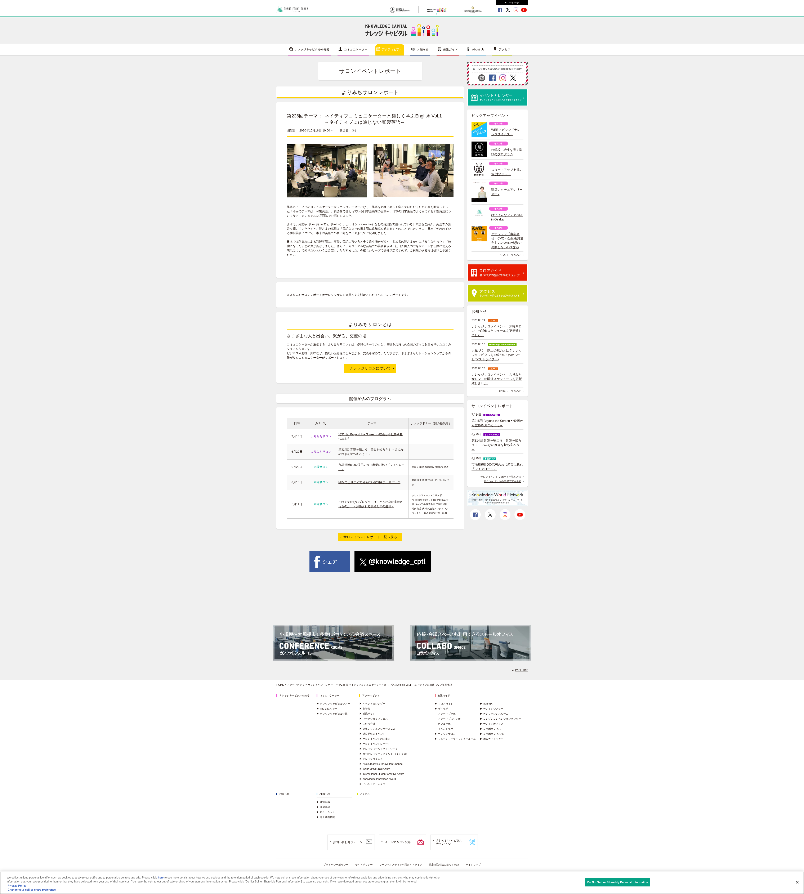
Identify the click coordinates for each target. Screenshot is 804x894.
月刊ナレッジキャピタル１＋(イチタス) (383, 753)
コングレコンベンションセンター (500, 718)
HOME (280, 684)
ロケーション (326, 812)
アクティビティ (392, 49)
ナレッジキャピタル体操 (332, 713)
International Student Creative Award (381, 774)
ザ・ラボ (441, 708)
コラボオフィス (490, 728)
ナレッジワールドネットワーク (378, 748)
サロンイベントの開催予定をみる (502, 481)
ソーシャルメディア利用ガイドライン (400, 864)
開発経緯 (323, 807)
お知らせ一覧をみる (510, 391)
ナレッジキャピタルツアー (333, 703)
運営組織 (323, 802)
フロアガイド (444, 703)
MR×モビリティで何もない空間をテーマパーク (369, 482)
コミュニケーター (355, 49)
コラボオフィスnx (492, 733)
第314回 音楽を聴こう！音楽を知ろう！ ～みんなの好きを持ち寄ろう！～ (497, 445)
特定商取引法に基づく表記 (444, 864)
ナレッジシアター (491, 708)
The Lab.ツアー (327, 708)
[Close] (797, 882)
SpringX (486, 703)
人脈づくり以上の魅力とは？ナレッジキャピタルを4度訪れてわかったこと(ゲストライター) (497, 355)
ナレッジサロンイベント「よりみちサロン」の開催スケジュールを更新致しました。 (497, 379)
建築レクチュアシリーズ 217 (377, 728)
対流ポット (367, 713)
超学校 (364, 708)
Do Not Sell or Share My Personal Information (617, 882)
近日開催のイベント (372, 733)
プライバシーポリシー (335, 864)
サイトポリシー (364, 864)
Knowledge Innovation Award (377, 779)
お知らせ (423, 49)
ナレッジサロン (445, 733)
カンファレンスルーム (494, 713)
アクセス (504, 49)
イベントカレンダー (372, 703)
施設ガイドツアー (491, 738)
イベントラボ (445, 728)
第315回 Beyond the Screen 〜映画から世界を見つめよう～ (497, 423)
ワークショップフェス (373, 718)
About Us (478, 49)
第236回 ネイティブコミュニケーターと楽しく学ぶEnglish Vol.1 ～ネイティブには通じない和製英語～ (397, 684)
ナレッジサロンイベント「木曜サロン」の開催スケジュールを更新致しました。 (497, 331)
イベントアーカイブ (372, 784)
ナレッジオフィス (491, 723)
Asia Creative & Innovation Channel (381, 764)
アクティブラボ (447, 713)
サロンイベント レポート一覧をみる (501, 476)
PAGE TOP (521, 670)
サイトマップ (473, 864)
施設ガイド (450, 49)
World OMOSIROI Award (374, 769)
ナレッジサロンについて (370, 368)
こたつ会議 (367, 723)
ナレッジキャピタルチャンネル (449, 842)
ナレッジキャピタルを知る (312, 49)
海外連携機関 (326, 817)
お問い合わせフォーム (347, 842)
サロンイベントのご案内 (374, 738)
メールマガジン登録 (397, 842)
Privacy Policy (17, 885)
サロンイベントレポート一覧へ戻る (370, 537)
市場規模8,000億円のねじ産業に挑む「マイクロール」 (497, 467)
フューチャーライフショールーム (455, 738)
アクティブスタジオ (449, 718)
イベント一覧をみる (510, 255)
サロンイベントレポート (321, 684)
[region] (402, 882)
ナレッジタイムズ (371, 758)
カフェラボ (444, 723)
